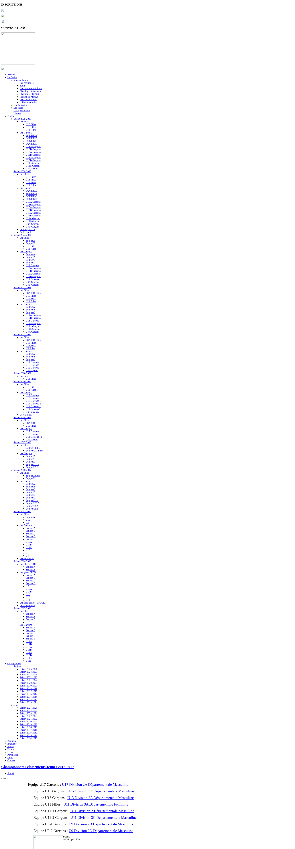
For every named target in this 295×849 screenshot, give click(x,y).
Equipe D (30, 262)
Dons (10, 757)
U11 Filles (31, 130)
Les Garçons (26, 132)
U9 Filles (30, 348)
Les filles (24, 611)
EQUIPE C (31, 141)
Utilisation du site (28, 102)
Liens (10, 752)
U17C (29, 547)
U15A (29, 647)
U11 (28, 600)
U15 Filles (31, 179)
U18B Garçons (33, 149)
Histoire (17, 113)
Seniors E (30, 539)
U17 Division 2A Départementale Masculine (95, 784)
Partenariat (12, 754)
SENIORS (31, 423)
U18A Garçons (33, 146)
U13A (29, 652)
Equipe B (30, 243)
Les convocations (28, 99)
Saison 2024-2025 (22, 171)
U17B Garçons (33, 318)
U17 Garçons (32, 265)
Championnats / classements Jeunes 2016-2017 (37, 767)
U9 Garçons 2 (32, 412)
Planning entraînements (31, 91)
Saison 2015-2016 (22, 511)
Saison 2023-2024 (22, 235)
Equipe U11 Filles (34, 450)
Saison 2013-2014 (28, 702)
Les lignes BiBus (22, 110)
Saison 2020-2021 (22, 373)
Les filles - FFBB (28, 564)
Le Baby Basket (27, 229)
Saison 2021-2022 (22, 334)
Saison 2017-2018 (22, 442)
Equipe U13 (32, 500)
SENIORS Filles (34, 293)
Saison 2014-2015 (22, 561)
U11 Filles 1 (32, 389)
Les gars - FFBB (28, 572)
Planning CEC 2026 (29, 94)
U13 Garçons (32, 367)
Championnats (14, 663)
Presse (10, 746)
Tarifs (22, 85)
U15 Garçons (32, 320)
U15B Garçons (33, 154)
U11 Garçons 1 (33, 406)
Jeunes (17, 705)
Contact (11, 760)
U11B (29, 660)
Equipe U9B (32, 508)
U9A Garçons (32, 224)
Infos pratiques (21, 80)
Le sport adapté (27, 605)
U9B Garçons (32, 226)
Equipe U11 (31, 478)
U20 (28, 586)
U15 (28, 550)
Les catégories (26, 83)
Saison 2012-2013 (22, 608)
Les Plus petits (27, 558)
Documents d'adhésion (31, 88)
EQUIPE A (31, 135)
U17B (29, 544)
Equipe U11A (32, 464)
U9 (27, 522)
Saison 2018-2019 (22, 417)
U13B (29, 655)
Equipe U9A (32, 506)
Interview (12, 743)
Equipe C (30, 260)
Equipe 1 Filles (33, 448)
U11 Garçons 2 (33, 409)
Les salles (18, 107)
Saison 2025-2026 (22, 119)
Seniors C (30, 533)
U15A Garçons (33, 152)
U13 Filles (31, 127)
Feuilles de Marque (29, 96)
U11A (29, 658)
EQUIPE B (31, 138)
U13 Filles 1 (32, 387)
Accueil (11, 74)
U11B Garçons (33, 166)
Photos (10, 749)
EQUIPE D (31, 143)
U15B (29, 649)
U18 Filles (31, 124)
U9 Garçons (32, 168)
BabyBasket (25, 414)
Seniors (17, 666)
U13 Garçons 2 (33, 403)
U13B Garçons (33, 160)
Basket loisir (26, 232)
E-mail (10, 773)
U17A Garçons (33, 315)
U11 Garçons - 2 (34, 436)
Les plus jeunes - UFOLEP (33, 602)
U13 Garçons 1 (33, 401)
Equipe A (30, 240)
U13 (28, 519)
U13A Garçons (33, 157)
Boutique (11, 741)
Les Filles (24, 121)
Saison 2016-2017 (22, 470)
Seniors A (30, 528)
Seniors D (30, 536)
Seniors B (30, 530)
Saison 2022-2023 (22, 287)
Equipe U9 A (32, 467)
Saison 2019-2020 (22, 381)
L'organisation (20, 105)
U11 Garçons (32, 279)
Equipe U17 (32, 497)
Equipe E (30, 495)
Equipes (11, 116)
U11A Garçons (33, 163)
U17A (29, 542)
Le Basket (12, 77)
